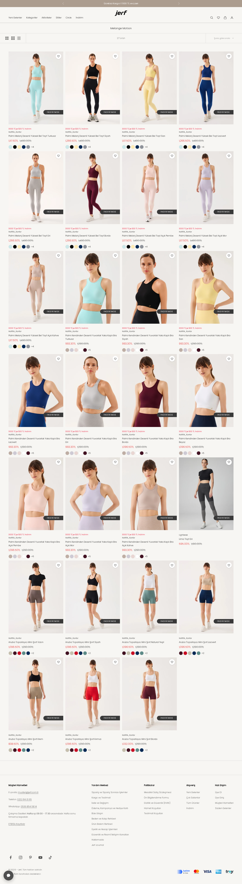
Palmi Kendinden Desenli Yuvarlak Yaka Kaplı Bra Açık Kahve (147, 543)
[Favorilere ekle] (58, 56)
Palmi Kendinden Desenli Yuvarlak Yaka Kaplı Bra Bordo (147, 440)
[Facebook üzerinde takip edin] (11, 857)
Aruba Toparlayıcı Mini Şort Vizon (26, 642)
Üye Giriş (219, 797)
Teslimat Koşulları (153, 813)
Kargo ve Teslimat (101, 797)
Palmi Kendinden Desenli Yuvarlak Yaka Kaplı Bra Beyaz (204, 440)
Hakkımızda (98, 839)
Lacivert (24, 147)
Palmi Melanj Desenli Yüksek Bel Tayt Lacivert (202, 135)
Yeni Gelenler (15, 17)
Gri (28, 147)
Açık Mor (72, 350)
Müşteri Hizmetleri (224, 802)
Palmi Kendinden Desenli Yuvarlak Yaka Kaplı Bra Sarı (204, 337)
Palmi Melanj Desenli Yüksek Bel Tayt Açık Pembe (147, 235)
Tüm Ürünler (192, 802)
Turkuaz (10, 147)
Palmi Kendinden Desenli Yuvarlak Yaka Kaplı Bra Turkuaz (91, 337)
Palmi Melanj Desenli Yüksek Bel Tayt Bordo (88, 235)
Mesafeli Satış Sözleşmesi (157, 792)
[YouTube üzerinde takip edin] (40, 857)
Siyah (15, 147)
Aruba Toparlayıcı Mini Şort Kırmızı (83, 739)
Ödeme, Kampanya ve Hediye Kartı (110, 808)
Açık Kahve (67, 350)
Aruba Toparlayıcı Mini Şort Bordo (139, 739)
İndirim (79, 17)
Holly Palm (14, 874)
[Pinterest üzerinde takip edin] (30, 857)
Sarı (19, 147)
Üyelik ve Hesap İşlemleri (104, 829)
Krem (10, 653)
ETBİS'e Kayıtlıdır (17, 823)
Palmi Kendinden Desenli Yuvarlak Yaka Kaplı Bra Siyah (147, 337)
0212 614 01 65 (24, 799)
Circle (69, 17)
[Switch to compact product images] (19, 38)
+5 (89, 349)
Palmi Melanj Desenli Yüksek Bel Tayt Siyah (87, 135)
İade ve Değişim (100, 802)
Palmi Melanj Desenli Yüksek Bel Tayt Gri (29, 235)
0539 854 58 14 (29, 806)
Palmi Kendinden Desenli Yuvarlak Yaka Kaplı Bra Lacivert (34, 440)
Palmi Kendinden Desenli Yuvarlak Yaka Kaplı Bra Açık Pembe (34, 543)
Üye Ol (218, 792)
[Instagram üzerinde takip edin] (20, 857)
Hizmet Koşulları (152, 808)
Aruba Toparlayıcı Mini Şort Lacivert (197, 642)
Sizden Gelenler (223, 808)
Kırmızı (19, 653)
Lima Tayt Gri (186, 539)
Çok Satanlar (193, 797)
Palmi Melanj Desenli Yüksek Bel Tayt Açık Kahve (34, 335)
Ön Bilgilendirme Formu (156, 797)
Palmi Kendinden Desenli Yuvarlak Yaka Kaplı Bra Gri (91, 440)
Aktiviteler (47, 17)
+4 (32, 146)
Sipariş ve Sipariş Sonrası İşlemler (110, 792)
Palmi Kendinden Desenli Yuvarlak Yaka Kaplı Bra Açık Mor (91, 543)
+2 (32, 653)
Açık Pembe (76, 350)
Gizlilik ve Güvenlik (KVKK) (157, 802)
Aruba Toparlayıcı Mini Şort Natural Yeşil (143, 642)
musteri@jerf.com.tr (28, 792)
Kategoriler (31, 17)
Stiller (58, 17)
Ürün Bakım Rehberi (102, 823)
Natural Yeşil (24, 653)
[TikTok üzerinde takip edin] (50, 857)
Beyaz (81, 350)
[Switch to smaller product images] (13, 38)
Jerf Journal (98, 845)
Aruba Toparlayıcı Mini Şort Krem (26, 739)
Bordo (85, 350)
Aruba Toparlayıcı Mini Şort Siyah (82, 642)
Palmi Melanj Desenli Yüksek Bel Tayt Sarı (143, 135)
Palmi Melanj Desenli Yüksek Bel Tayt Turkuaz (32, 135)
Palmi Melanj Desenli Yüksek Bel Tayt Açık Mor (203, 235)
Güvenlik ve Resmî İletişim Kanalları (110, 834)
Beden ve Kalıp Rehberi (104, 818)
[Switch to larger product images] (7, 38)
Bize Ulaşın (97, 813)
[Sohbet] (8, 875)
